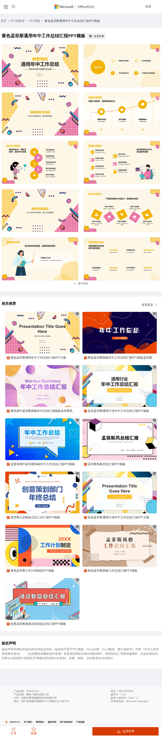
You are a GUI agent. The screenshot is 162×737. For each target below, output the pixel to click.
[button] (152, 668)
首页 (4, 21)
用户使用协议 (66, 722)
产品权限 (80, 722)
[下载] (72, 346)
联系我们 (40, 722)
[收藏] (62, 346)
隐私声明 (52, 722)
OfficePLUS (14, 722)
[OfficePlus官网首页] (76, 6)
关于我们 (28, 722)
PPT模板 (34, 21)
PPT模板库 (18, 21)
